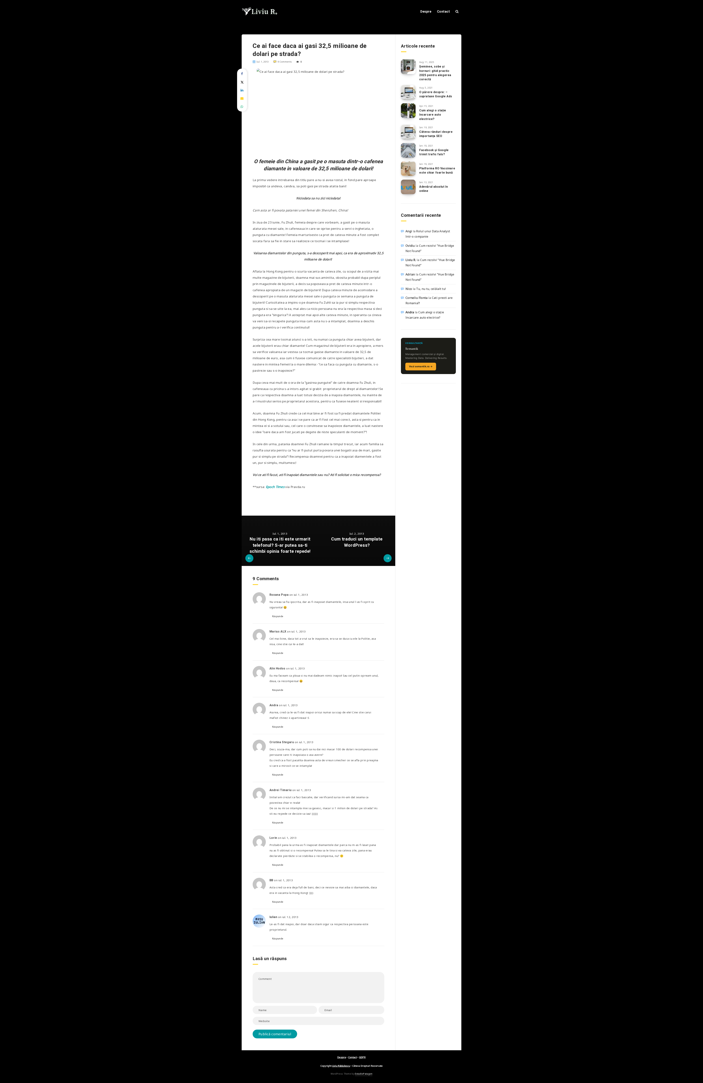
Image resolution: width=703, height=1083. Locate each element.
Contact (443, 11)
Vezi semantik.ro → (420, 366)
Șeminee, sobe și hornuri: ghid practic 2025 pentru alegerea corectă (435, 73)
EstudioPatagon (363, 1073)
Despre (425, 11)
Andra (410, 312)
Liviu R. (411, 260)
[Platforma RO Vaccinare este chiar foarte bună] (408, 168)
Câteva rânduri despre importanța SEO (436, 134)
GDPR (362, 1057)
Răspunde (277, 616)
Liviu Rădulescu (341, 1065)
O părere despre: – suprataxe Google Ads (435, 94)
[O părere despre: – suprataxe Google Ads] (408, 92)
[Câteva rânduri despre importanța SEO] (408, 132)
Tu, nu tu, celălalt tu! (431, 289)
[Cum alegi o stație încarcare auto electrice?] (408, 110)
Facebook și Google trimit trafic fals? (434, 152)
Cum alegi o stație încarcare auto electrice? (432, 115)
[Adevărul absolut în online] (408, 187)
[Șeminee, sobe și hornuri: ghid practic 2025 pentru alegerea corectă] (408, 66)
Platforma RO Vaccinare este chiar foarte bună (437, 170)
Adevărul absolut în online (433, 189)
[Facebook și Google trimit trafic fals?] (408, 150)
